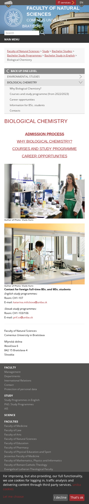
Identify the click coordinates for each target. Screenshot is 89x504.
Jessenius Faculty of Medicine (21, 456)
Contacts (15, 110)
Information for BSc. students (27, 105)
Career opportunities (22, 99)
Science (9, 415)
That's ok (76, 497)
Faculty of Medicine (15, 426)
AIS (6, 408)
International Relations (17, 380)
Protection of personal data (20, 389)
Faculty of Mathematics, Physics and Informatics (33, 460)
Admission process (44, 134)
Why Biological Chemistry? (25, 88)
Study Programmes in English (22, 400)
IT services (64, 2)
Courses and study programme (44, 149)
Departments (12, 376)
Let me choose (13, 496)
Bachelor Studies (62, 51)
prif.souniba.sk (23, 317)
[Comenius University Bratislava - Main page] (13, 17)
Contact (9, 385)
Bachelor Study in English (59, 55)
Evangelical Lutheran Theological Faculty (28, 469)
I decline (60, 497)
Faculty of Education (16, 443)
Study (45, 51)
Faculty (10, 367)
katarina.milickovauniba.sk (30, 302)
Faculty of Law (12, 430)
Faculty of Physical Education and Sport (27, 452)
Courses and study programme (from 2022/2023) (39, 94)
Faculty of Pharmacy (16, 447)
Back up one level (24, 71)
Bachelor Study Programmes (24, 55)
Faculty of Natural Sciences (23, 51)
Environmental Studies (23, 76)
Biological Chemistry (22, 82)
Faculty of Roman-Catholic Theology (25, 465)
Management (12, 372)
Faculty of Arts (12, 434)
